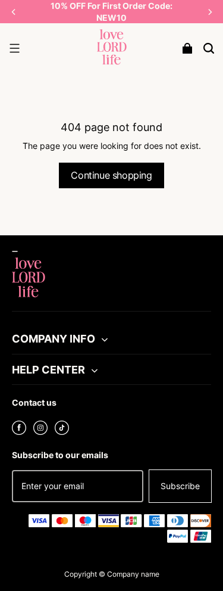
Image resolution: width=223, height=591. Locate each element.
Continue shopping (111, 175)
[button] (14, 48)
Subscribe (180, 486)
